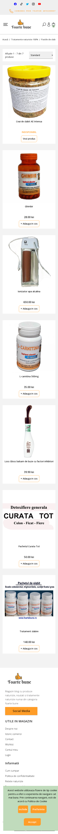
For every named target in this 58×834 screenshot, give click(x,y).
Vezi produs (29, 138)
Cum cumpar (12, 770)
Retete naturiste (14, 781)
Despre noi (11, 728)
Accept (32, 822)
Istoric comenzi (13, 734)
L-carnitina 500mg (29, 376)
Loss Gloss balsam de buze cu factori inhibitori (29, 461)
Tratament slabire (29, 631)
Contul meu (11, 749)
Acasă (5, 39)
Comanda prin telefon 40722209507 (34, 11)
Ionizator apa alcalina (29, 291)
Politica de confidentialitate (19, 776)
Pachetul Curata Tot (29, 546)
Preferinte (39, 809)
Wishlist (9, 744)
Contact (9, 739)
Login (8, 755)
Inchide (23, 809)
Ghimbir (29, 206)
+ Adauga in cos (29, 223)
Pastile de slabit (49, 39)
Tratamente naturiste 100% (24, 39)
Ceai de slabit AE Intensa (29, 121)
